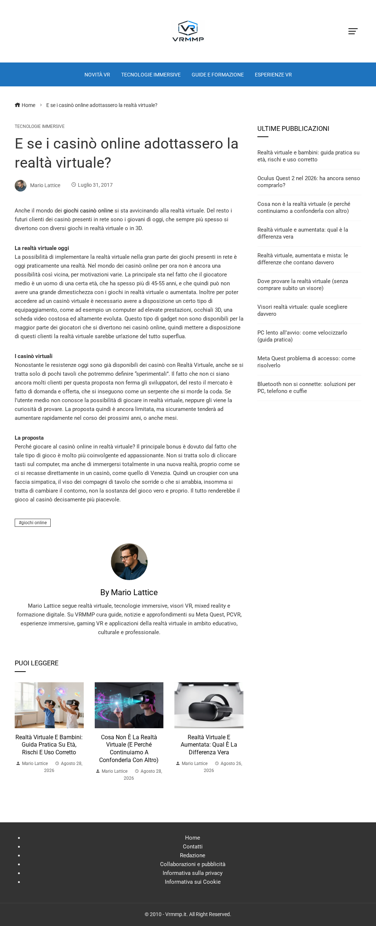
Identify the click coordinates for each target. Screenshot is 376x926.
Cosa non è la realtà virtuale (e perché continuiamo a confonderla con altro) (129, 749)
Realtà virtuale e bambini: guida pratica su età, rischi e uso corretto (49, 745)
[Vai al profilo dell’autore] (129, 561)
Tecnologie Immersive (40, 126)
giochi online (34, 522)
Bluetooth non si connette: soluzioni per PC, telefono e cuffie (306, 388)
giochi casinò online (88, 210)
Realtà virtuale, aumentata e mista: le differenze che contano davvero (302, 259)
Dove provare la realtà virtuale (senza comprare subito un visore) (302, 285)
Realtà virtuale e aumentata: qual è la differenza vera (209, 745)
